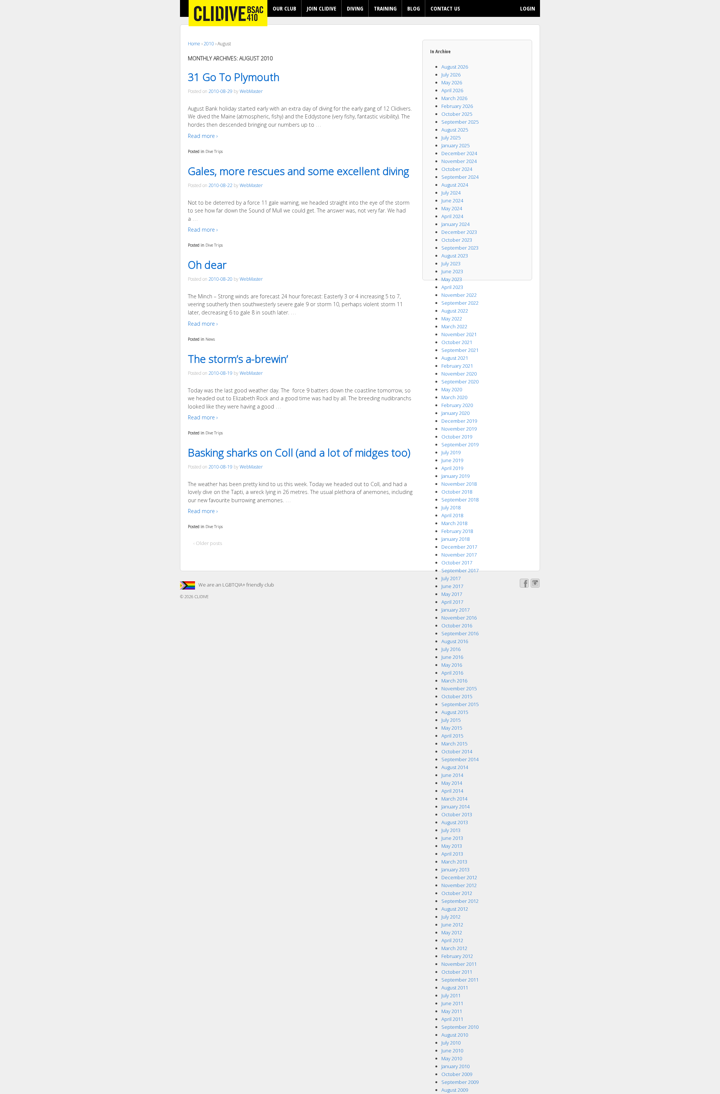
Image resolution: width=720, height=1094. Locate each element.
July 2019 (450, 452)
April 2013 (452, 853)
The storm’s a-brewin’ (238, 359)
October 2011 (456, 971)
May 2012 (451, 932)
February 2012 (457, 956)
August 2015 (454, 712)
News (210, 339)
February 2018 (457, 531)
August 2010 (454, 1034)
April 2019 (452, 468)
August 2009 (454, 1090)
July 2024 (450, 192)
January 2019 (455, 476)
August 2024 (454, 184)
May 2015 (451, 727)
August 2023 (454, 255)
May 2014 (451, 783)
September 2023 (459, 247)
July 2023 (450, 263)
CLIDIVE (201, 596)
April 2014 (452, 790)
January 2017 (455, 609)
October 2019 (456, 436)
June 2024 (452, 200)
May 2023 (451, 279)
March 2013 (454, 861)
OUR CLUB (284, 8)
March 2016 (454, 680)
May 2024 (451, 208)
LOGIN (527, 8)
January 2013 (455, 869)
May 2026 (451, 82)
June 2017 (452, 586)
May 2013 (451, 846)
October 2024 (456, 169)
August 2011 (454, 987)
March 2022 (454, 326)
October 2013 (456, 814)
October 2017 (456, 562)
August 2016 (454, 641)
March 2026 (454, 98)
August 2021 (454, 358)
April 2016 (452, 672)
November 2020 (459, 373)
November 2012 (459, 885)
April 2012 (452, 940)
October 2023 (456, 239)
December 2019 (459, 421)
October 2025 (456, 114)
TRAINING (385, 8)
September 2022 (459, 302)
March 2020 (454, 397)
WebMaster (251, 91)
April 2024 (452, 216)
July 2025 (450, 137)
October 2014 (456, 751)
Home (194, 43)
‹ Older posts (208, 543)
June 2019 (452, 460)
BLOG (413, 8)
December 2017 (459, 546)
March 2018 (454, 523)
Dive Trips (214, 151)
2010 (209, 43)
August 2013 (454, 822)
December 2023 (459, 232)
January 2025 (455, 145)
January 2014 (455, 806)
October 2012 (456, 893)
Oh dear (207, 264)
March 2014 (454, 798)
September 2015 (459, 704)
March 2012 (454, 948)
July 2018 (450, 507)
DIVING (355, 8)
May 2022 (451, 318)
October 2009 (456, 1074)
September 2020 (459, 381)
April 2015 (452, 735)
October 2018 (456, 491)
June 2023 (452, 271)
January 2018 (455, 539)
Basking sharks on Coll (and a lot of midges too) (299, 452)
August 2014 (454, 767)
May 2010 (451, 1058)
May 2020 (451, 389)
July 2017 (450, 578)
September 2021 (459, 350)
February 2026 (457, 106)
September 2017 (459, 570)
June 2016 (452, 657)
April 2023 (452, 287)
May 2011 (451, 1011)
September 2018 (459, 499)
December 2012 (459, 877)
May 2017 (451, 594)
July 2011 (450, 995)
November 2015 (459, 688)
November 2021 (459, 334)
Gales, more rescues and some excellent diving (298, 171)
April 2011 (452, 1019)
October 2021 (456, 342)
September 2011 (459, 979)
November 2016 (459, 617)
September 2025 (459, 121)
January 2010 (455, 1066)
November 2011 (459, 964)
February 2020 (457, 405)
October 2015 (456, 696)
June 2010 (452, 1050)
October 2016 (456, 625)
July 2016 (450, 649)
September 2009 (459, 1082)
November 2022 (459, 295)
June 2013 (452, 838)
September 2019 (459, 444)
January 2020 (455, 413)
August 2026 (454, 66)
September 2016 (459, 633)
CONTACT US (445, 8)
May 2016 (451, 664)
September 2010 (459, 1027)
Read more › (203, 135)
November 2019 (459, 428)
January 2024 (455, 224)
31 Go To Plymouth (233, 77)
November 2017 (459, 554)
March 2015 (454, 743)
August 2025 (454, 129)
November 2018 (459, 483)
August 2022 (454, 310)
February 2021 (457, 365)
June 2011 (452, 1003)
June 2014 (452, 775)
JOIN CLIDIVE (321, 8)
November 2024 (459, 161)
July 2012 (450, 916)
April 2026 (452, 90)
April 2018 (452, 515)
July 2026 (450, 74)
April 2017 (452, 602)
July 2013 (450, 830)
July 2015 (450, 720)
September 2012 (459, 901)
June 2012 (452, 924)
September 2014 (459, 759)
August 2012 (454, 908)
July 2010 (450, 1042)
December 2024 (459, 153)
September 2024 (459, 177)
